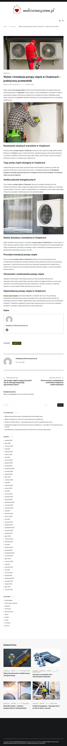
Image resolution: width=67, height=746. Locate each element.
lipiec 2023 (8, 536)
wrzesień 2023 (9, 530)
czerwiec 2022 (9, 561)
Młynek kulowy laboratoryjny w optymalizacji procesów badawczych (24, 416)
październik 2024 (9, 502)
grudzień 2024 (9, 496)
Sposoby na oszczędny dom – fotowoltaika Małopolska (43, 675)
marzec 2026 (8, 454)
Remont (7, 625)
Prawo (6, 620)
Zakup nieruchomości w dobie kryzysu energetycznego (16, 674)
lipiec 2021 (8, 587)
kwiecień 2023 (9, 541)
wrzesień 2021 (9, 581)
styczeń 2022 (8, 572)
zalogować (13, 394)
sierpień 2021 (8, 584)
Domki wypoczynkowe (11, 603)
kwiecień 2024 (9, 513)
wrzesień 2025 (9, 471)
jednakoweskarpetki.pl (9, 743)
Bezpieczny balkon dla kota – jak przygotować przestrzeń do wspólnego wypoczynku (28, 422)
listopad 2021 (8, 575)
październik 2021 (9, 578)
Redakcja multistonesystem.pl (11, 84)
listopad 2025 (8, 465)
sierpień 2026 (8, 440)
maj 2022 (7, 564)
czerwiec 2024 (9, 508)
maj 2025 (7, 482)
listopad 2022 (8, 550)
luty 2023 (7, 544)
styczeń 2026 (8, 460)
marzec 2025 (8, 488)
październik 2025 (9, 468)
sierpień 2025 (8, 474)
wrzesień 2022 (9, 555)
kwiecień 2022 (9, 567)
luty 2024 (7, 519)
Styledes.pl (42, 743)
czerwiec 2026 (9, 446)
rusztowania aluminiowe (41, 728)
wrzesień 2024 (9, 505)
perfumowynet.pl (21, 743)
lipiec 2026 (8, 443)
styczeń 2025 (8, 494)
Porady (7, 617)
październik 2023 (9, 527)
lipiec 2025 (8, 477)
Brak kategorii (8, 600)
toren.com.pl (54, 741)
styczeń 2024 (8, 522)
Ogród (6, 614)
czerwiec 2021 (9, 589)
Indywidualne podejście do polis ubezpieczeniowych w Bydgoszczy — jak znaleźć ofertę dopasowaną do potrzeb (34, 426)
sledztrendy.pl (46, 741)
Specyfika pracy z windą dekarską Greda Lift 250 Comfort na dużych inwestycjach (28, 429)
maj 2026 (7, 449)
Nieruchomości (9, 611)
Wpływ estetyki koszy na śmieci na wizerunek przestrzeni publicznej (24, 419)
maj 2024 (7, 510)
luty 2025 (7, 491)
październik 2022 (9, 553)
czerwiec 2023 (9, 539)
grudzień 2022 (9, 547)
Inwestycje (6, 73)
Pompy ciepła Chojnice (10, 296)
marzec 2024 (8, 516)
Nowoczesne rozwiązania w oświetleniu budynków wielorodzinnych (52, 381)
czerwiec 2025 (9, 480)
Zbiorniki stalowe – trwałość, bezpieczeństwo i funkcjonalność (14, 707)
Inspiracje (7, 606)
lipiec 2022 (8, 558)
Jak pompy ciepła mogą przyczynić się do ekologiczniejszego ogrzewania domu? (17, 381)
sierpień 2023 (8, 533)
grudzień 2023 (9, 525)
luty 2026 (7, 457)
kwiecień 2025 (9, 485)
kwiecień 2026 (9, 451)
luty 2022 (7, 570)
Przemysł (7, 623)
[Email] (7, 330)
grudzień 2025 (9, 463)
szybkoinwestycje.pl (32, 743)
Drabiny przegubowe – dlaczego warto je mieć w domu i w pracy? (46, 707)
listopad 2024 (8, 499)
